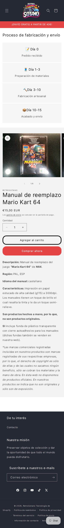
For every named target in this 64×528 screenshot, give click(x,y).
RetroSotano (29, 506)
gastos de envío (13, 215)
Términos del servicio (23, 515)
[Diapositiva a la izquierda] (24, 183)
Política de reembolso (25, 510)
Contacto (12, 427)
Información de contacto (26, 520)
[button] (7, 10)
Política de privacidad (50, 510)
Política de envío (46, 515)
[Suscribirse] (53, 477)
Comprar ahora (32, 251)
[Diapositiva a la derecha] (39, 183)
